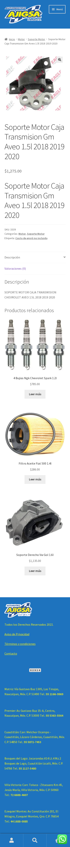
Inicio (12, 39)
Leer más (35, 394)
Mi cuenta (11, 840)
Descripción (12, 257)
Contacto (10, 653)
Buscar (35, 840)
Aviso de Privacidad (16, 634)
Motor (21, 39)
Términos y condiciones (20, 644)
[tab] (35, 257)
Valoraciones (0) (15, 268)
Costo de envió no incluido (31, 238)
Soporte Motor (36, 39)
